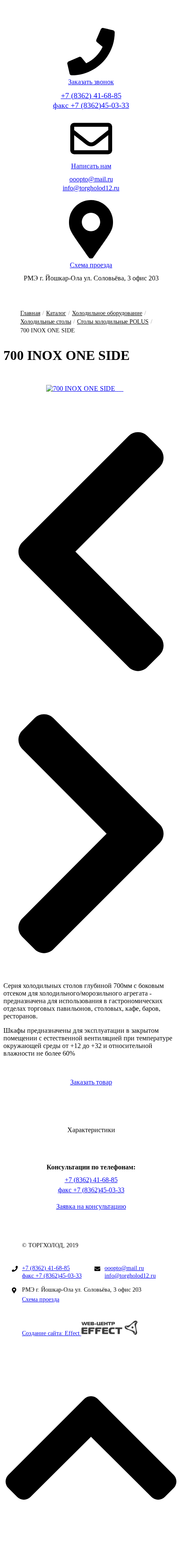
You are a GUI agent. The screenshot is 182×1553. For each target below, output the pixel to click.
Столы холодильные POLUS (113, 321)
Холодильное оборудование (107, 313)
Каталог (56, 313)
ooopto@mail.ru (91, 179)
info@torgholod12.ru (91, 188)
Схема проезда (40, 1299)
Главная (30, 313)
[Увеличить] (81, 388)
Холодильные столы (45, 321)
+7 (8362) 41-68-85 (91, 95)
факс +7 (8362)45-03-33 (91, 105)
